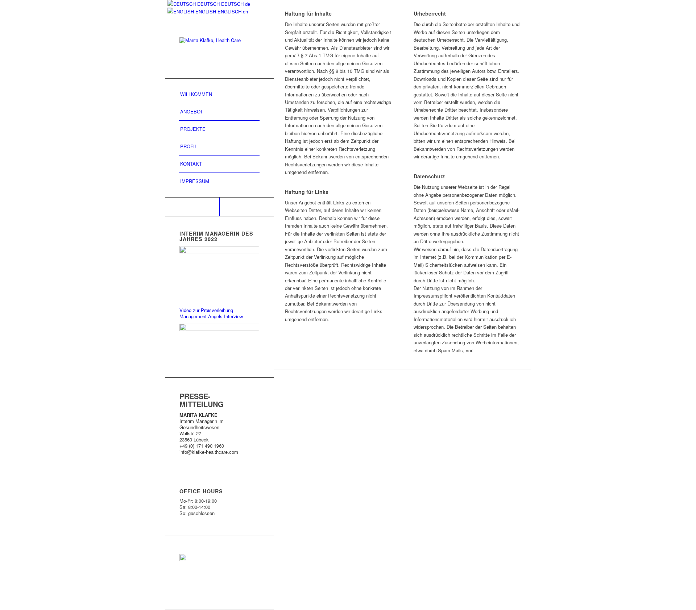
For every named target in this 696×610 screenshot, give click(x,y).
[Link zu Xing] (246, 207)
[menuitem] (219, 94)
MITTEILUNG (201, 404)
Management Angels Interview (211, 316)
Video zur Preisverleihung (206, 310)
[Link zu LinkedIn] (192, 207)
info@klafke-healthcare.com (208, 451)
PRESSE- (195, 396)
